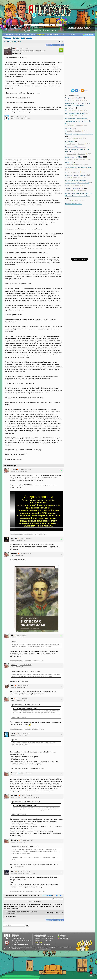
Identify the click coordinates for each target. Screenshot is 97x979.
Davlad (69, 200)
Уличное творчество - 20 (74, 188)
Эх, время (68, 129)
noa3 (12, 685)
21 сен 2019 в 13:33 (25, 469)
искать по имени (35, 901)
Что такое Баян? (40, 935)
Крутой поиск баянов (31, 28)
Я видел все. (69, 142)
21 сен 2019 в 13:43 (21, 698)
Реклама (27, 32)
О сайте (27, 30)
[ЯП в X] (85, 90)
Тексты (29, 38)
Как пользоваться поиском (44, 937)
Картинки (79, 190)
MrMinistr (70, 164)
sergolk (69, 110)
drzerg (69, 115)
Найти (59, 25)
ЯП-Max (59, 895)
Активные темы (36, 30)
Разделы (9, 35)
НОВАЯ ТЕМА (58, 45)
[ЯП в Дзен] (79, 90)
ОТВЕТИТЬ (49, 45)
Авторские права (18, 939)
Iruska (13, 733)
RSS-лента (15, 942)
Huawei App (64, 939)
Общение (24, 35)
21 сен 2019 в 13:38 (22, 685)
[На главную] (4, 34)
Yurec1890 (70, 190)
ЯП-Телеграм (47, 895)
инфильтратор (71, 154)
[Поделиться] (60, 41)
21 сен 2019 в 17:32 (26, 795)
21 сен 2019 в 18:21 (24, 871)
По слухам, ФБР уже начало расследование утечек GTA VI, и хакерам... (77, 149)
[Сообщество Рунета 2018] (78, 945)
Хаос (32, 35)
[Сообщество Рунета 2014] (90, 945)
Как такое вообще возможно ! (76, 175)
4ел (13, 49)
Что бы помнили (12, 41)
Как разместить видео (42, 940)
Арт (47, 35)
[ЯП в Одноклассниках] (82, 90)
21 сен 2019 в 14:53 (23, 733)
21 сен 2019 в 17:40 (27, 840)
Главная (8, 38)
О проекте (15, 935)
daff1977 (69, 100)
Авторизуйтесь (20, 906)
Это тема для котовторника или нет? (78, 167)
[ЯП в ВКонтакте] (76, 90)
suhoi (68, 177)
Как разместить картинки (43, 939)
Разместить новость (42, 944)
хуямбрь (69, 131)
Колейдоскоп (71, 144)
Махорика (70, 159)
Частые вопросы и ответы (21, 940)
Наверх (91, 976)
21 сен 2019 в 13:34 (25, 538)
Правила (52, 30)
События (76, 200)
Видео (75, 115)
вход (88, 27)
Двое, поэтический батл (73, 157)
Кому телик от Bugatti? (73, 98)
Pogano (69, 125)
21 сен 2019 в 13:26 (23, 48)
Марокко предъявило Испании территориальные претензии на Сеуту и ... (79, 121)
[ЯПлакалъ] (12, 27)
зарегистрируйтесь (47, 906)
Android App (64, 937)
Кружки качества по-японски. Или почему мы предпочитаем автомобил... (77, 105)
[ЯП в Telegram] (73, 90)
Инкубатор (40, 35)
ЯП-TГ (63, 35)
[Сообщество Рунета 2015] (84, 945)
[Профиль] (8, 51)
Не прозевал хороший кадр (75, 113)
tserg (68, 185)
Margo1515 (70, 138)
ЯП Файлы (54, 35)
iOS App (62, 935)
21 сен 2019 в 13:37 (25, 553)
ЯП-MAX (72, 35)
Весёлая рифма (80, 159)
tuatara (13, 871)
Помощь (46, 30)
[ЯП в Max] (87, 90)
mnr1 (68, 172)
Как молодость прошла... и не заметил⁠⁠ (79, 134)
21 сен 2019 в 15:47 (26, 773)
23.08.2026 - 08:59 (20, 116)
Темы (51, 25)
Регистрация (75, 27)
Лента (16, 35)
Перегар (68, 162)
